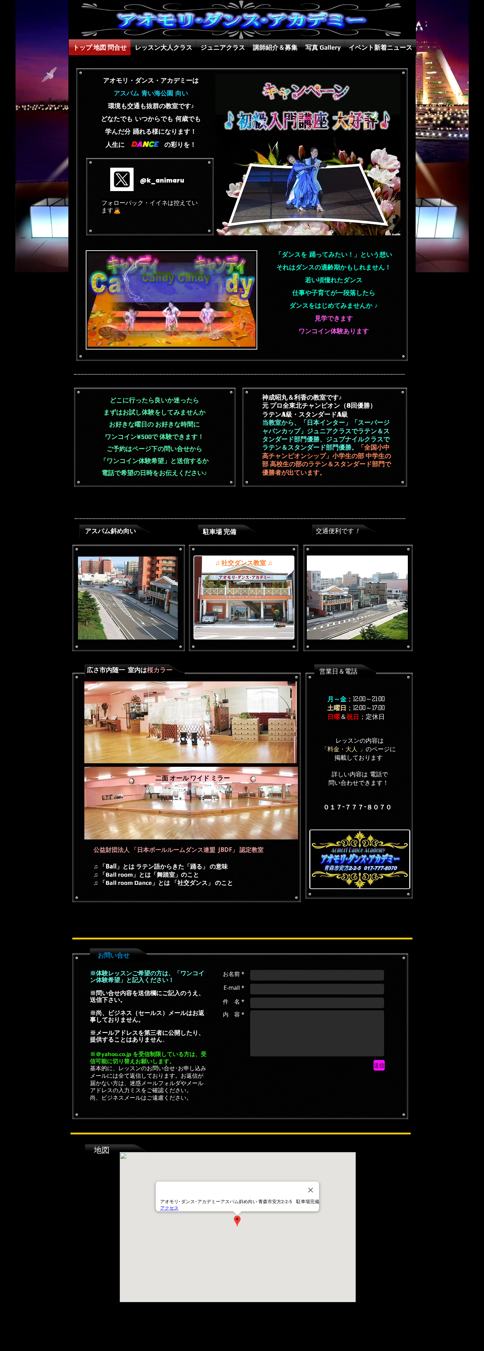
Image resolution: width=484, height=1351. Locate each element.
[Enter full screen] (247, 339)
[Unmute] (107, 339)
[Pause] (95, 339)
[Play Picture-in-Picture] (235, 339)
